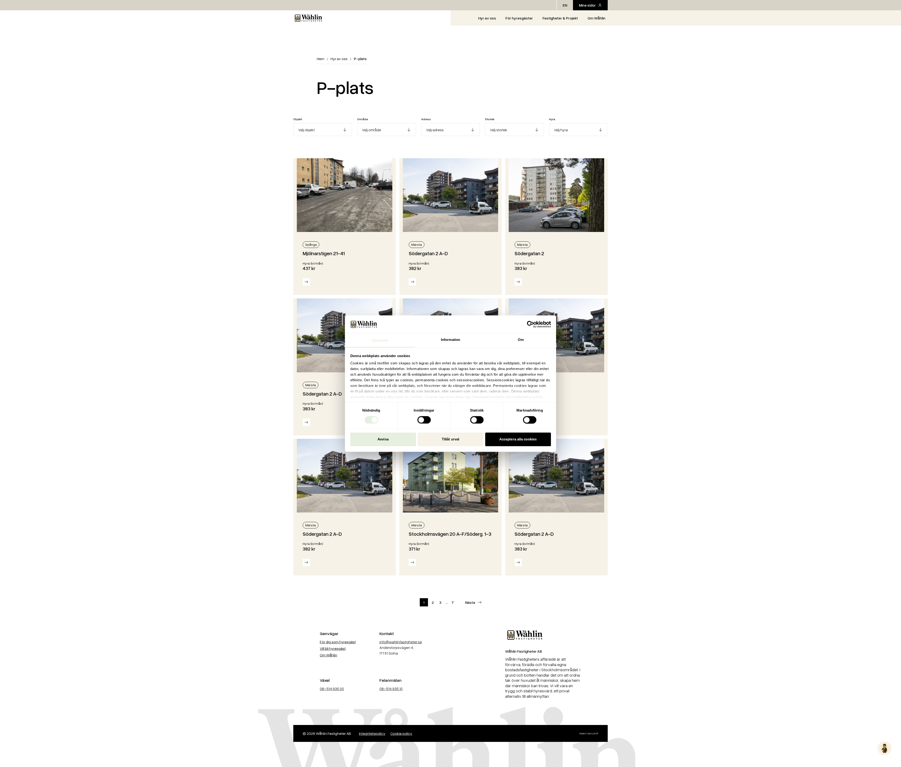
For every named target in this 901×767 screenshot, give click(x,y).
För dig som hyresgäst (338, 642)
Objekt (297, 119)
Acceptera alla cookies (518, 439)
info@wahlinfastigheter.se (400, 642)
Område (362, 119)
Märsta (416, 245)
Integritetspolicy (372, 733)
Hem (320, 58)
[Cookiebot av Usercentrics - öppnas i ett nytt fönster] (530, 324)
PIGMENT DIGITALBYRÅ (588, 733)
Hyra (552, 119)
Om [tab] (521, 340)
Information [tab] (450, 340)
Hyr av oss (487, 18)
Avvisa (383, 439)
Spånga (311, 245)
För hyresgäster (519, 18)
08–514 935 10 (391, 688)
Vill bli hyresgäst (333, 648)
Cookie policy (401, 733)
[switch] (424, 420)
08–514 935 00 (332, 688)
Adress (426, 119)
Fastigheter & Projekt (560, 18)
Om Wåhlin (596, 18)
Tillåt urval (450, 439)
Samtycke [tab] (380, 341)
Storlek (489, 119)
